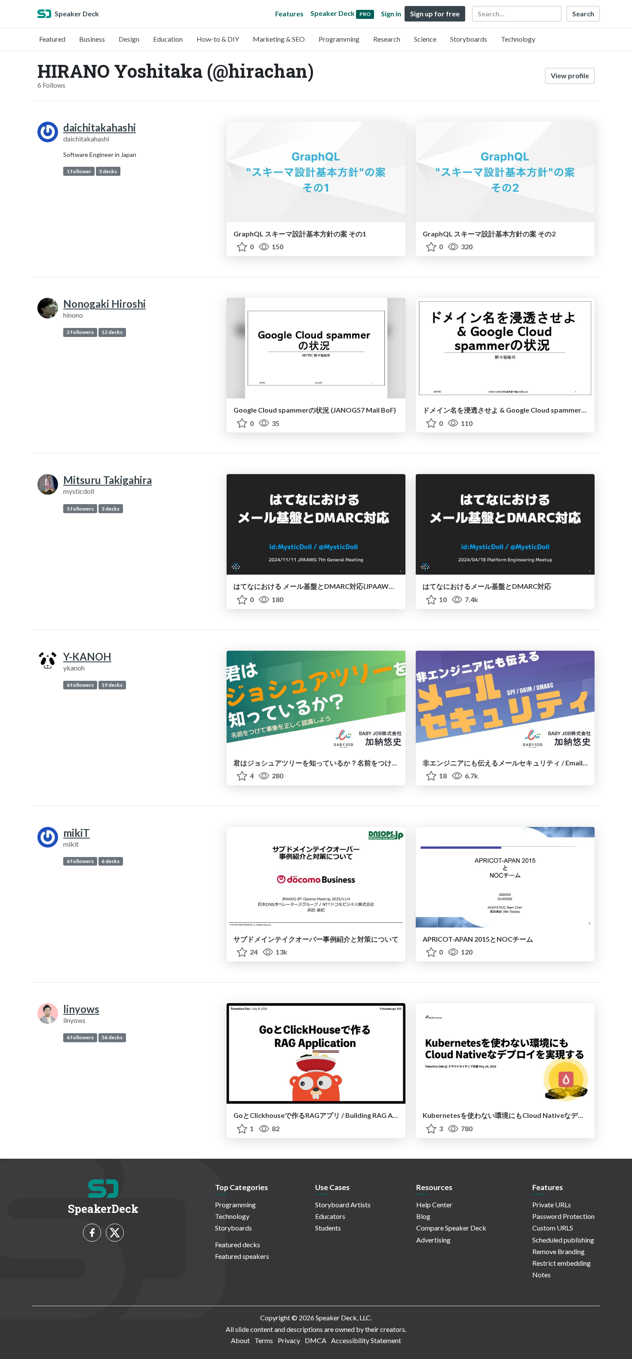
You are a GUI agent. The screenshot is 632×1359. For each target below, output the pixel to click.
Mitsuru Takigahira (107, 480)
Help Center (434, 1204)
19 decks (112, 685)
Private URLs (551, 1204)
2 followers (80, 332)
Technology (518, 39)
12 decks (112, 332)
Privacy (289, 1340)
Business (92, 39)
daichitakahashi (99, 127)
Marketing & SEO (279, 39)
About (240, 1340)
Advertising (433, 1240)
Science (425, 39)
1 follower (79, 171)
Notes (541, 1274)
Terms (264, 1340)
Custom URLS (552, 1228)
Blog (423, 1216)
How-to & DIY (217, 39)
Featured (52, 39)
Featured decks (237, 1244)
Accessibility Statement (366, 1340)
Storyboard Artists (343, 1204)
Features (289, 13)
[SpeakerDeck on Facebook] (92, 1233)
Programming (339, 39)
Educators (330, 1216)
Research (386, 39)
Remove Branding (558, 1251)
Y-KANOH (87, 656)
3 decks (108, 171)
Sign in (391, 13)
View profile (570, 75)
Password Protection (563, 1216)
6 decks (110, 861)
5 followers (80, 508)
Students (328, 1228)
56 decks (112, 1037)
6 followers (80, 685)
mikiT (76, 832)
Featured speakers (242, 1256)
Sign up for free (435, 13)
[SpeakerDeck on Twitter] (115, 1233)
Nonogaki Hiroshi (104, 303)
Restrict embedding (561, 1263)
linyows (81, 1009)
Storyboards (468, 39)
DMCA (315, 1340)
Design (129, 39)
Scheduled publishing (563, 1240)
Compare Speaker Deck (451, 1228)
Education (168, 39)
